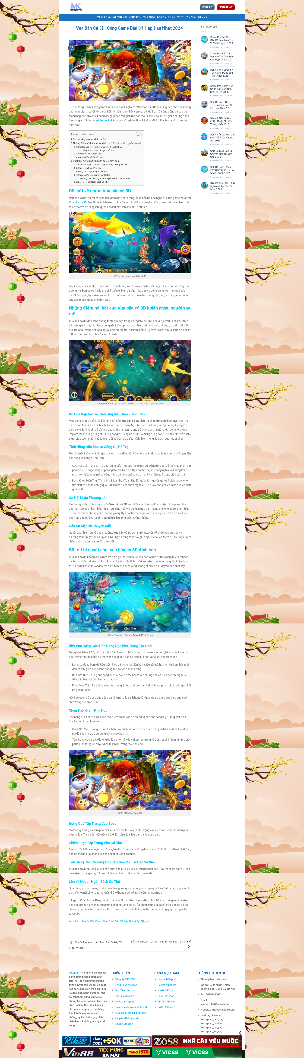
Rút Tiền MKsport (124, 996)
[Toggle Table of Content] (137, 135)
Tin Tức (191, 17)
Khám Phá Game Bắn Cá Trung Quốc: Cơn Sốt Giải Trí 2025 (221, 89)
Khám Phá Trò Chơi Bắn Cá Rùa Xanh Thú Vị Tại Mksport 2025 (221, 40)
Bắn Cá (161, 17)
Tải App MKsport (124, 1001)
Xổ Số (180, 17)
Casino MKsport (167, 984)
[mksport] (85, 7)
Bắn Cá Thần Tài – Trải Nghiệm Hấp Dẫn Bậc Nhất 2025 (222, 186)
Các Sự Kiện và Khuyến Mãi (90, 157)
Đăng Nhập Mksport (126, 984)
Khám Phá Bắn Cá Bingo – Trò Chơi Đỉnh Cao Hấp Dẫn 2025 (222, 56)
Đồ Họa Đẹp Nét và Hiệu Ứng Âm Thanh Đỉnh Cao (101, 147)
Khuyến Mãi (120, 17)
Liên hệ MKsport (124, 1023)
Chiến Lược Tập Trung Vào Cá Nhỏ (94, 175)
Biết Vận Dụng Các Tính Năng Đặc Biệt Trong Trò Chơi (103, 164)
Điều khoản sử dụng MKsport (131, 1012)
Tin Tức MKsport (167, 1001)
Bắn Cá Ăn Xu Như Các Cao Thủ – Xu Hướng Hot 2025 (222, 137)
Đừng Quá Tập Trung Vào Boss (92, 171)
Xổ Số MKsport (166, 1007)
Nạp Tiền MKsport (125, 990)
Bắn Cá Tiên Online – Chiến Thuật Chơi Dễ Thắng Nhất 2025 (221, 121)
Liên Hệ (202, 17)
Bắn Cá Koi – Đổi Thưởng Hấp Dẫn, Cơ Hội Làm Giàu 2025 (221, 105)
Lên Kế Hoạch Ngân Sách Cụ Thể (93, 182)
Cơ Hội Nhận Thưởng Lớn (89, 153)
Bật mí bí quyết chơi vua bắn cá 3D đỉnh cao (96, 161)
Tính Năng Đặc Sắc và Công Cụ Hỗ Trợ (96, 150)
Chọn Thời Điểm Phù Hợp (89, 168)
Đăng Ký (134, 17)
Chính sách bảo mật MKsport (131, 1007)
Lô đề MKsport (166, 996)
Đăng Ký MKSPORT (126, 979)
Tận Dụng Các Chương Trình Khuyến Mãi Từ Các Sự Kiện (104, 178)
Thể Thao (149, 17)
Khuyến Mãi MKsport (126, 1018)
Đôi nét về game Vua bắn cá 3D (89, 139)
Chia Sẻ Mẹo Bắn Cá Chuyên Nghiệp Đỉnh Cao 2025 (221, 153)
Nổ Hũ (171, 17)
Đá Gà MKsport (166, 990)
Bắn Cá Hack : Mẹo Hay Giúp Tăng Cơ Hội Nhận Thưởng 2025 (222, 170)
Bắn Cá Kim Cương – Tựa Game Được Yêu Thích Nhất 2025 (221, 72)
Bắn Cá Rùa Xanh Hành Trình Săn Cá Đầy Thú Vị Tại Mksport (115, 921)
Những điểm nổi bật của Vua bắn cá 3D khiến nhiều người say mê (107, 143)
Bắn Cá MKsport (167, 979)
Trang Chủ (104, 17)
